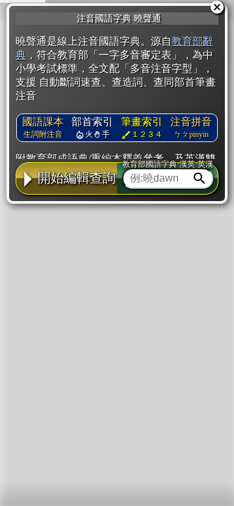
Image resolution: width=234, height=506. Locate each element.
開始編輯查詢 (77, 178)
